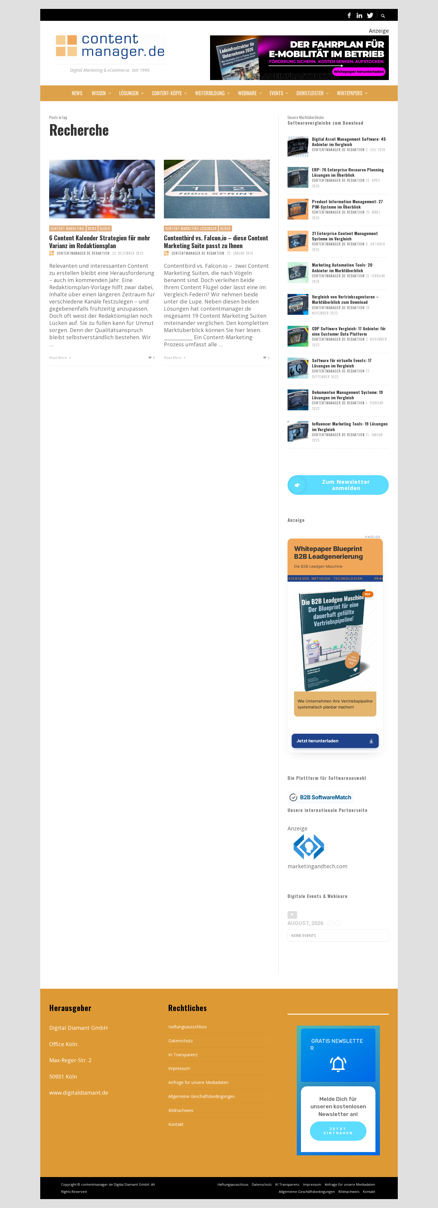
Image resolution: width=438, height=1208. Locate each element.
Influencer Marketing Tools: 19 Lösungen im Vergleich (350, 426)
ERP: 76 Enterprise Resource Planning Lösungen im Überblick (348, 172)
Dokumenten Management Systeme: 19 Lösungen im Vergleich (347, 394)
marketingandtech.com (317, 866)
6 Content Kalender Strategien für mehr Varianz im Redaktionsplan (99, 241)
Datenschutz (180, 1040)
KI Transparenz (183, 1054)
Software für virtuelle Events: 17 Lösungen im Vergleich (342, 363)
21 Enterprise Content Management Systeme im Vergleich (345, 236)
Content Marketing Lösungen (191, 228)
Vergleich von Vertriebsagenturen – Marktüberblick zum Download (345, 299)
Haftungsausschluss (187, 1026)
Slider (105, 228)
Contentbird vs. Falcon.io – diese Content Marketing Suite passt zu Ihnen (216, 241)
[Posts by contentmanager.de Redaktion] (51, 253)
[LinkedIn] (359, 15)
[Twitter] (369, 15)
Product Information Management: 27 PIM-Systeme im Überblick (347, 204)
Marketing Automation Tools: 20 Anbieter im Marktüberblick (342, 267)
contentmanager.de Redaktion (83, 253)
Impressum (179, 1068)
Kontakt (176, 1124)
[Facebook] (349, 15)
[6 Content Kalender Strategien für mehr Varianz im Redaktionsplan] (92, 189)
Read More (58, 357)
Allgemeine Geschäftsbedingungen (201, 1096)
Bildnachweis (180, 1110)
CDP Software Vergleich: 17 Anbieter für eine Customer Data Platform (349, 331)
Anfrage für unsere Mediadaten (198, 1082)
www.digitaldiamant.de (78, 1092)
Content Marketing (67, 228)
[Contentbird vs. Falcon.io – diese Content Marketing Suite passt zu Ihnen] (207, 189)
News (92, 228)
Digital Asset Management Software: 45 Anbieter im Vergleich (349, 141)
